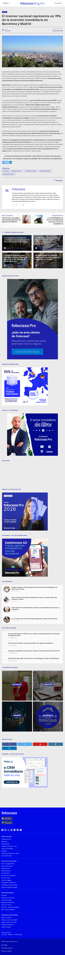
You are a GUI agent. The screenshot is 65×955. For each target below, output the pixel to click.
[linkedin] (15, 830)
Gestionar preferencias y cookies (10, 853)
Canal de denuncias (6, 855)
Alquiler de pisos (5, 868)
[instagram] (5, 830)
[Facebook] (19, 205)
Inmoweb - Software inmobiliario (10, 907)
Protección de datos (6, 948)
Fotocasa (7, 30)
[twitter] (8, 830)
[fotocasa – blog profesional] (32, 3)
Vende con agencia (6, 880)
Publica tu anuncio (6, 917)
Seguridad (4, 851)
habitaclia (10, 934)
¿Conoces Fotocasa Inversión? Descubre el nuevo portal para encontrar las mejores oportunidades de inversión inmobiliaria (32, 157)
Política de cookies (6, 951)
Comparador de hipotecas (8, 882)
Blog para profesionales (7, 902)
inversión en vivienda (17, 171)
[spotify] (21, 830)
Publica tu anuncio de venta (8, 922)
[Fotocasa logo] (32, 813)
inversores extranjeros (9, 174)
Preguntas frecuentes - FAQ (9, 846)
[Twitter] (16, 205)
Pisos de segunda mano (8, 863)
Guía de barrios (5, 873)
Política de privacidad (7, 848)
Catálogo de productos (7, 924)
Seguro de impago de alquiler (9, 887)
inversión (6, 171)
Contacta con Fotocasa (7, 898)
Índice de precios (6, 871)
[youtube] (11, 830)
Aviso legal (4, 945)
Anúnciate (4, 895)
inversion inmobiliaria (46, 171)
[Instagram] (23, 205)
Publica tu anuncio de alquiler (9, 920)
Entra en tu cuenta (6, 905)
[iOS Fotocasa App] (7, 818)
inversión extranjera (31, 171)
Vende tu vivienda (6, 927)
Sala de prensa (5, 844)
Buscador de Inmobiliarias (8, 875)
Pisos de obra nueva (7, 866)
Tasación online (5, 878)
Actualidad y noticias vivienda (9, 885)
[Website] (13, 205)
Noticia (4, 12)
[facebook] (2, 830)
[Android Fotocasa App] (7, 822)
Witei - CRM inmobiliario (7, 909)
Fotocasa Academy (6, 900)
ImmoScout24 (18, 934)
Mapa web (4, 841)
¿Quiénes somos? (6, 839)
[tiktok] (18, 830)
